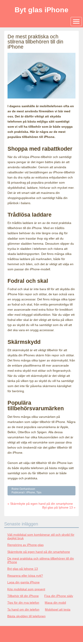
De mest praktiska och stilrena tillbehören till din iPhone (40, 560)
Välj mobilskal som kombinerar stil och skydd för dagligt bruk (40, 536)
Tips (38, 492)
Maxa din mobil (55, 602)
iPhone (30, 492)
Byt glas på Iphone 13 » (58, 507)
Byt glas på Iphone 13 (22, 568)
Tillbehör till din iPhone (23, 596)
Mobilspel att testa (57, 609)
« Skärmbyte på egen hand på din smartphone (40, 503)
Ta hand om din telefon (23, 609)
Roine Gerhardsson (23, 489)
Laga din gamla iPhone (23, 582)
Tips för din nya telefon (23, 602)
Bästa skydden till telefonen (26, 616)
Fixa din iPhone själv (58, 596)
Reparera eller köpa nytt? (25, 575)
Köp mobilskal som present (26, 589)
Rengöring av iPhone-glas (25, 545)
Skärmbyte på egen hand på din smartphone (38, 552)
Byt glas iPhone (41, 10)
